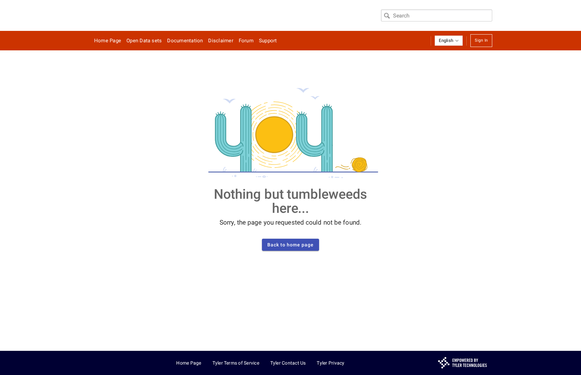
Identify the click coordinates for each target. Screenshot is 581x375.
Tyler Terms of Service (235, 363)
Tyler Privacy (330, 363)
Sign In (481, 40)
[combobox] (436, 15)
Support (268, 41)
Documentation (185, 41)
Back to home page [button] (290, 244)
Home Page (107, 41)
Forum (246, 41)
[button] (449, 41)
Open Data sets (144, 41)
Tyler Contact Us (288, 363)
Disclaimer (220, 41)
